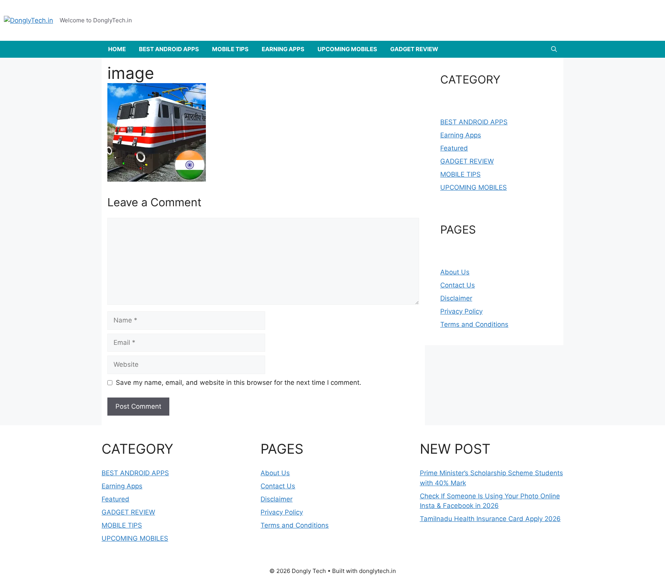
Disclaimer (456, 298)
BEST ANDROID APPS (169, 49)
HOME (117, 49)
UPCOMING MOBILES (347, 49)
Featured (454, 148)
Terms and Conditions (474, 324)
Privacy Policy (461, 311)
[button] (554, 49)
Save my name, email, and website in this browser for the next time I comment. (238, 382)
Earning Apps (460, 135)
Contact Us (457, 285)
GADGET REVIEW (414, 49)
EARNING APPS (283, 49)
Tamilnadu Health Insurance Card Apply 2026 (490, 519)
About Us (455, 272)
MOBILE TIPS (230, 49)
